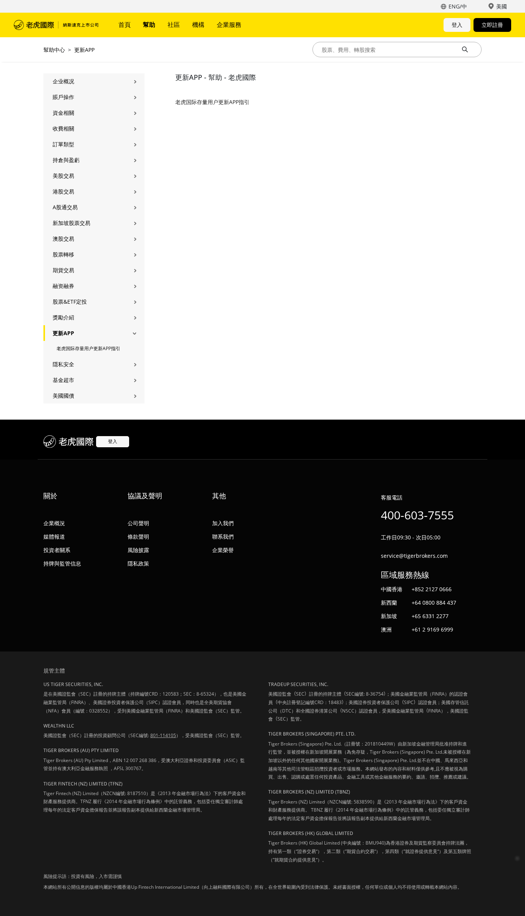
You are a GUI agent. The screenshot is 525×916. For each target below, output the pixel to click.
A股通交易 (65, 207)
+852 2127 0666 (432, 589)
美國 (501, 6)
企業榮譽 (223, 550)
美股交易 (63, 175)
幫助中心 (54, 49)
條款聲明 (138, 536)
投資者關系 (56, 550)
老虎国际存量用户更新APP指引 (88, 348)
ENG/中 (458, 6)
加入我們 (223, 523)
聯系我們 (223, 536)
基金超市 (63, 380)
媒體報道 (54, 536)
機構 (198, 24)
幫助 (149, 24)
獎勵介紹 (63, 317)
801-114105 (163, 735)
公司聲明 (138, 523)
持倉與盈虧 (66, 160)
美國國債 (63, 395)
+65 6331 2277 (430, 616)
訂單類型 (63, 144)
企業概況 (54, 523)
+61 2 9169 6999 (432, 629)
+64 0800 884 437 (434, 602)
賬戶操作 (63, 97)
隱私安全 (63, 364)
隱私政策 (138, 563)
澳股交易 (63, 238)
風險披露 (138, 550)
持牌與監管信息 (62, 563)
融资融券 (63, 285)
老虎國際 (56, 25)
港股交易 (63, 191)
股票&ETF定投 (70, 301)
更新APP (84, 49)
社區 (174, 24)
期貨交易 (63, 270)
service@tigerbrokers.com (414, 555)
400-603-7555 (417, 515)
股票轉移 (63, 254)
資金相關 (63, 112)
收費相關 (63, 128)
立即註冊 (492, 24)
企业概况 (63, 81)
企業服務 (229, 24)
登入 (457, 24)
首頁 (124, 24)
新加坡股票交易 (71, 223)
